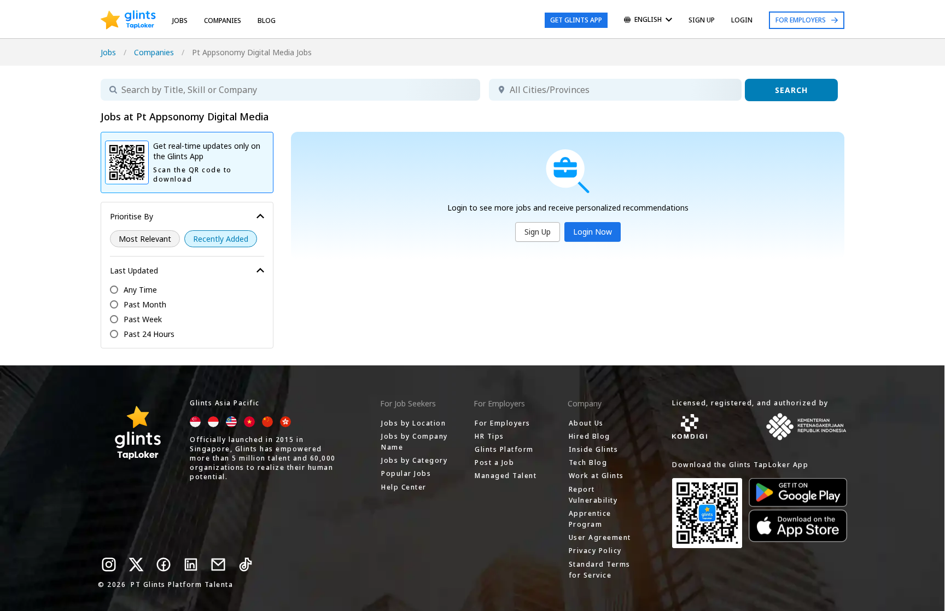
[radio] (145, 238)
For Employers (800, 20)
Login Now (592, 231)
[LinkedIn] (191, 564)
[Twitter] (136, 564)
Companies (154, 52)
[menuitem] (648, 20)
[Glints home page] (128, 20)
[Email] (218, 564)
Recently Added (220, 239)
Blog (267, 20)
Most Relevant (145, 239)
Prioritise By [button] (131, 216)
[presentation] (128, 20)
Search (791, 90)
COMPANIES (222, 20)
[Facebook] (163, 564)
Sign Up (537, 231)
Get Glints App (576, 20)
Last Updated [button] (134, 270)
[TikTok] (245, 564)
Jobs (180, 20)
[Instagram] (109, 564)
